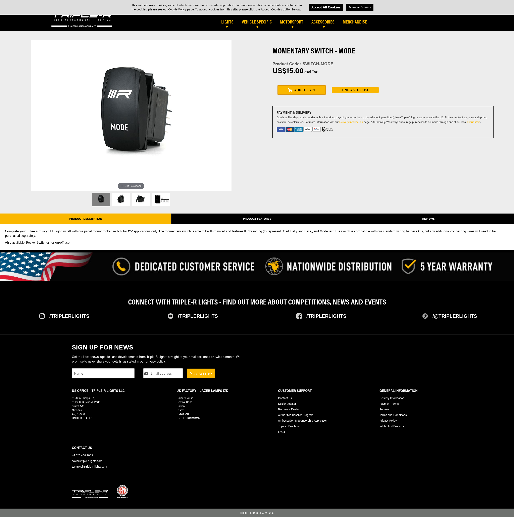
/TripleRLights (198, 316)
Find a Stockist (355, 90)
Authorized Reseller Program (295, 415)
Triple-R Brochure (289, 426)
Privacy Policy (388, 420)
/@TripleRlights (454, 316)
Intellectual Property (391, 426)
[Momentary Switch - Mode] (101, 200)
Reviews (428, 219)
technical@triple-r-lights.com (89, 466)
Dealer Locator (287, 404)
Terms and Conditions (393, 415)
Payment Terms (389, 404)
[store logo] (81, 20)
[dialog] (257, 7)
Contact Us (285, 398)
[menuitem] (229, 22)
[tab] (277, 23)
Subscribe (201, 373)
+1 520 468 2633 (82, 455)
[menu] (356, 23)
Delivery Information (351, 122)
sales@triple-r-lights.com (87, 461)
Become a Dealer (288, 409)
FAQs (281, 432)
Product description (85, 219)
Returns (384, 409)
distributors (473, 122)
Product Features (257, 219)
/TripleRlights (69, 316)
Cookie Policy (177, 9)
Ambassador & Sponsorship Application (302, 420)
